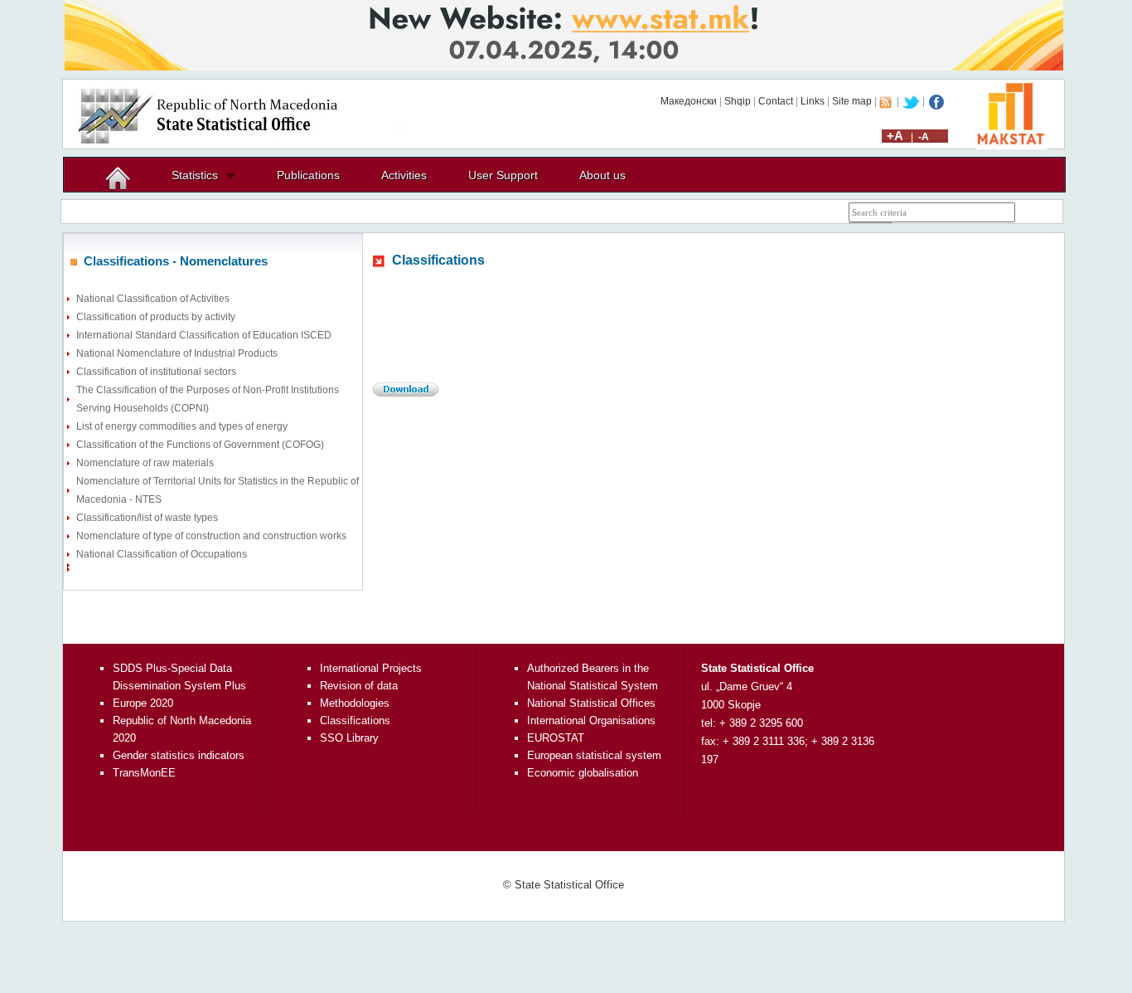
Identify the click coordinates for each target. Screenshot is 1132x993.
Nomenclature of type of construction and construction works (211, 536)
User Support (503, 175)
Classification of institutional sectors (156, 371)
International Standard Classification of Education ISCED (203, 335)
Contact (775, 101)
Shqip (737, 101)
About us (602, 175)
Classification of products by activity (155, 317)
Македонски (688, 101)
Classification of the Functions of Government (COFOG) (200, 444)
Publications (308, 175)
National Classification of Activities (153, 298)
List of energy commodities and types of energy (182, 426)
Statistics (195, 175)
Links (813, 101)
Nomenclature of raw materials (145, 463)
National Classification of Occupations (161, 554)
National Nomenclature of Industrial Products (177, 353)
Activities (404, 175)
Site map (852, 101)
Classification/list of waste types (147, 517)
